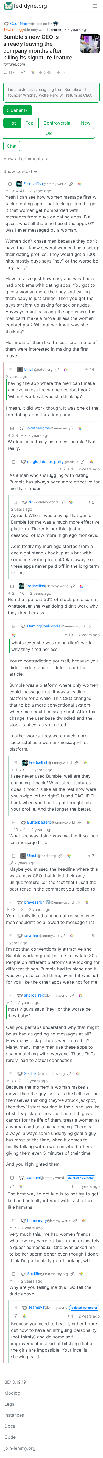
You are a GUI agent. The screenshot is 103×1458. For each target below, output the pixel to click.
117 (12, 72)
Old (49, 133)
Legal (10, 1404)
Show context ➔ (20, 171)
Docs (9, 1426)
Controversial (57, 123)
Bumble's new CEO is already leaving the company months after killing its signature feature (38, 47)
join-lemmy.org (19, 1448)
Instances (14, 1415)
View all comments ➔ (26, 158)
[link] (23, 72)
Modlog (12, 1393)
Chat (12, 146)
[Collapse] (9, 183)
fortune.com (14, 64)
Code (10, 1437)
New (85, 123)
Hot (12, 123)
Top (30, 123)
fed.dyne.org (30, 5)
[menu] (95, 6)
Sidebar (15, 110)
